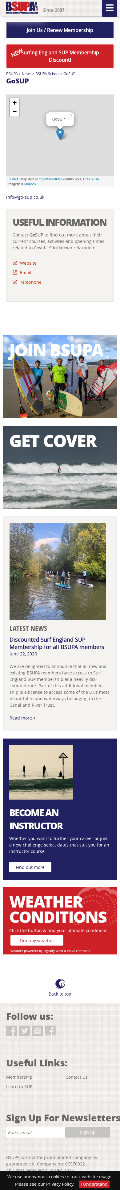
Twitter (24, 1031)
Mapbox (30, 183)
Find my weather (37, 940)
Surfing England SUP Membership (54, 55)
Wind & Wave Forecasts (73, 951)
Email (25, 272)
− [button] (15, 112)
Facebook (11, 1031)
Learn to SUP (19, 1086)
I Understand (94, 1184)
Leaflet (13, 178)
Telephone (31, 282)
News (26, 73)
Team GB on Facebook (50, 1031)
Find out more (30, 867)
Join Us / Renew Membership (60, 30)
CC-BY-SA (91, 178)
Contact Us (77, 1077)
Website (28, 263)
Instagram (37, 1031)
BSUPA (12, 73)
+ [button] (15, 102)
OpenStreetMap (50, 178)
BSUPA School (47, 73)
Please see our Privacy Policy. (44, 1184)
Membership (19, 1077)
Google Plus (63, 1031)
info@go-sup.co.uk (25, 197)
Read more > (23, 718)
